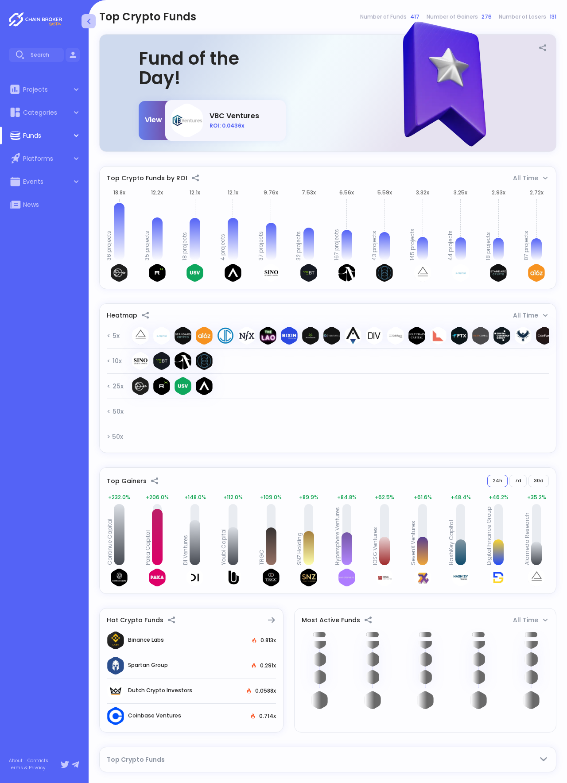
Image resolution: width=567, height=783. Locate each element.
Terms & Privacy (27, 768)
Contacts (37, 761)
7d (518, 480)
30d (539, 480)
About (16, 761)
